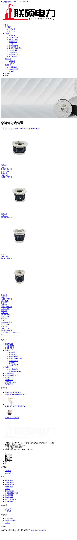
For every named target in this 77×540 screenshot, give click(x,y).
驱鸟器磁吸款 (13, 369)
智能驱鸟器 (13, 50)
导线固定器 (13, 52)
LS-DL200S (5, 328)
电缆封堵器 (13, 35)
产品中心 (8, 33)
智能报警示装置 (14, 54)
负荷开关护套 (13, 361)
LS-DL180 (4, 167)
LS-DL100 (4, 313)
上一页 (6, 332)
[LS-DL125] (19, 212)
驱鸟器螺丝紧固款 (15, 371)
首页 (6, 25)
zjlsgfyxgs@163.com (9, 2)
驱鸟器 (11, 44)
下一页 (14, 332)
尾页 (18, 332)
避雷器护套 (13, 352)
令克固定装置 (13, 46)
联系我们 (8, 73)
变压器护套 (13, 354)
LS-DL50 (4, 305)
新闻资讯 (8, 59)
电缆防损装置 (13, 40)
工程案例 (8, 65)
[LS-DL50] (5, 301)
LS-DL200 (4, 320)
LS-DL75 (4, 297)
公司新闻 (12, 61)
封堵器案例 (13, 67)
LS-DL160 (4, 175)
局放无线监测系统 (15, 48)
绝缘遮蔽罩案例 (14, 69)
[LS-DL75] (19, 293)
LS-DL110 (4, 256)
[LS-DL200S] (5, 324)
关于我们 (8, 27)
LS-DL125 (4, 216)
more (6, 75)
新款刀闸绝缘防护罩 (12, 406)
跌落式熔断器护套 (15, 359)
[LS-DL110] (19, 252)
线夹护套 (12, 363)
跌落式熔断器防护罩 (12, 394)
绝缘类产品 (13, 42)
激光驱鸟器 (9, 418)
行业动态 (12, 63)
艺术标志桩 (13, 56)
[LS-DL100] (5, 309)
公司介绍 (12, 29)
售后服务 (12, 31)
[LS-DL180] (19, 163)
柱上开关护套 (13, 365)
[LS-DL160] (5, 171)
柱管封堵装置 (13, 37)
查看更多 (22, 394)
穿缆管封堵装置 (34, 128)
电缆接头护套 (13, 356)
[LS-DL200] (5, 317)
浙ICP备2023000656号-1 (38, 530)
